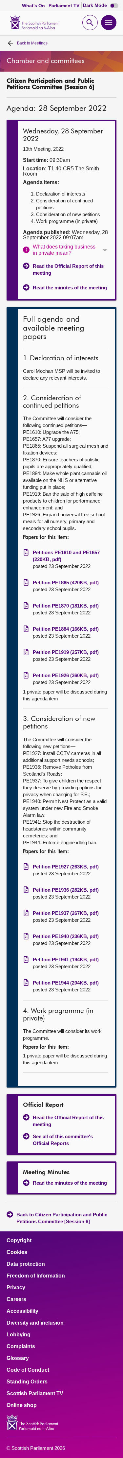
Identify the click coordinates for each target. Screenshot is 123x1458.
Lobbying (19, 1334)
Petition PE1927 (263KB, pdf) (66, 866)
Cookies (17, 1252)
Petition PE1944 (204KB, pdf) (66, 983)
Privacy (16, 1287)
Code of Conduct (28, 1370)
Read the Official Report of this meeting (68, 269)
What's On (34, 5)
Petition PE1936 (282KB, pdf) (66, 890)
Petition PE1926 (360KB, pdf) (66, 675)
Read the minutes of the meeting (70, 287)
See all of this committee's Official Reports (63, 1140)
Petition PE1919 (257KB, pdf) (66, 652)
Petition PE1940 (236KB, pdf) (66, 936)
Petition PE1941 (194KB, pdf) (66, 959)
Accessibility (22, 1311)
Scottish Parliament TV (35, 1393)
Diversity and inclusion (35, 1323)
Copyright (19, 1240)
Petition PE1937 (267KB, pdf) (66, 913)
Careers (16, 1299)
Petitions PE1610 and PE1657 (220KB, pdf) (66, 556)
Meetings (32, 43)
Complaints (21, 1346)
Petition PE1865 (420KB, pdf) (66, 582)
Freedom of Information (36, 1275)
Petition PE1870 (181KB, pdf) (66, 606)
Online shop (22, 1405)
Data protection (26, 1264)
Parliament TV (65, 5)
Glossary (18, 1358)
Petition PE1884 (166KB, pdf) (66, 629)
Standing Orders (27, 1381)
